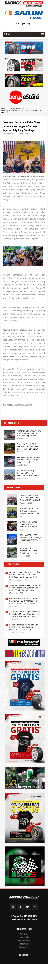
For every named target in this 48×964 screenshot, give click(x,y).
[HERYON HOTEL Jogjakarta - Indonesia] (25, 778)
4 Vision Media (30, 919)
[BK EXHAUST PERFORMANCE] (24, 643)
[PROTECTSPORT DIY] (25, 653)
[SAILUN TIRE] (25, 686)
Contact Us (24, 947)
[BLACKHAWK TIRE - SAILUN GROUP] (24, 81)
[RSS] (34, 909)
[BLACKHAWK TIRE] (25, 818)
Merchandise (24, 940)
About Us (24, 934)
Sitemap (24, 944)
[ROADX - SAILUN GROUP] (24, 65)
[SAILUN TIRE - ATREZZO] (24, 48)
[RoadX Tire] (25, 739)
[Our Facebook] (20, 909)
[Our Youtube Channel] (13, 909)
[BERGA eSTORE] (24, 97)
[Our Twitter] (27, 909)
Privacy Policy (24, 937)
